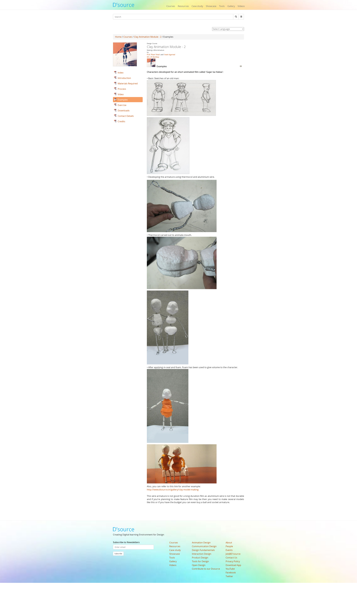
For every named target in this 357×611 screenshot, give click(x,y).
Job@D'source (233, 553)
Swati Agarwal (169, 54)
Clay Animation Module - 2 (147, 36)
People (229, 546)
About (229, 542)
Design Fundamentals (203, 550)
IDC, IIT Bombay (153, 57)
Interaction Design (201, 553)
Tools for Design (200, 561)
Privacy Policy (233, 561)
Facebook (231, 572)
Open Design (198, 565)
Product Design (200, 557)
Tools (222, 6)
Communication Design (204, 546)
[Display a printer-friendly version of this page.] (241, 65)
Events (229, 550)
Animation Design (201, 542)
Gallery (231, 6)
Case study (197, 6)
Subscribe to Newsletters (126, 542)
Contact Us (231, 557)
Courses (170, 6)
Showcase (211, 6)
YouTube (230, 568)
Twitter (229, 576)
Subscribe (118, 553)
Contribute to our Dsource (206, 568)
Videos (241, 6)
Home (118, 36)
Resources (183, 6)
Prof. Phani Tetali (153, 54)
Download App (233, 565)
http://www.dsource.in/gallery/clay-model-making (173, 489)
